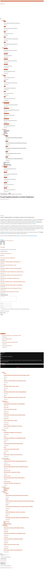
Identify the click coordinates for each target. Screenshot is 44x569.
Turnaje (3, 134)
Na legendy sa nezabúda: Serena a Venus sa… (9, 77)
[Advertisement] (22, 11)
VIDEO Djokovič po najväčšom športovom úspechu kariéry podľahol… (16, 148)
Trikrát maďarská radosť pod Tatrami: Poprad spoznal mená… (16, 466)
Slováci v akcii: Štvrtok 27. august (7, 345)
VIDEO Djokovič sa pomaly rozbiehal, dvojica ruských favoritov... (12, 271)
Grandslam (4, 129)
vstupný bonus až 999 (32, 235)
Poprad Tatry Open (5, 102)
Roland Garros (6, 131)
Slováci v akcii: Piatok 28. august (8, 55)
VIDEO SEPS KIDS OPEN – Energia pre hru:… (9, 125)
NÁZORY (3, 20)
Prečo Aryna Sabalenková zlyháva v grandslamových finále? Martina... (13, 281)
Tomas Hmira (2, 247)
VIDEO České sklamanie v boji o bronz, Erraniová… (13, 153)
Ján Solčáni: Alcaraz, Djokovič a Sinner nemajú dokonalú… (11, 38)
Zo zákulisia (5, 172)
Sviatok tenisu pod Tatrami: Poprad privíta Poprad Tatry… (11, 104)
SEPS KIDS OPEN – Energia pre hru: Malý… (9, 115)
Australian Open (6, 130)
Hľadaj (9, 193)
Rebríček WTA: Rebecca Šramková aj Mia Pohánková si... (10, 261)
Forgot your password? (3, 560)
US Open (5, 132)
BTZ (4, 163)
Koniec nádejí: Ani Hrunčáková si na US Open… (9, 71)
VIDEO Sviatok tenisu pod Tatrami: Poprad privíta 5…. (10, 120)
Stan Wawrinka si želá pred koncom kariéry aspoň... (9, 291)
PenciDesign (18, 367)
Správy (3, 74)
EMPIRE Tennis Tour (7, 164)
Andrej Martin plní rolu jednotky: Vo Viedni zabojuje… (10, 50)
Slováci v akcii (4, 47)
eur (36, 235)
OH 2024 (5, 135)
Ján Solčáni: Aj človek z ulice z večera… (9, 33)
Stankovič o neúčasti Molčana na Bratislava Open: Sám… (11, 28)
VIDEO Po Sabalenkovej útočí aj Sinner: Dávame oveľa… (15, 397)
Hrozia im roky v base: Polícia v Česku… (9, 93)
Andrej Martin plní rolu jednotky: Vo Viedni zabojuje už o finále (11, 335)
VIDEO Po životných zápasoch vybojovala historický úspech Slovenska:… (20, 500)
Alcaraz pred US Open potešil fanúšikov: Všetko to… (10, 168)
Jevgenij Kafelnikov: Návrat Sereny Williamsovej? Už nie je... (11, 288)
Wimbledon (6, 133)
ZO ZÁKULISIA (4, 166)
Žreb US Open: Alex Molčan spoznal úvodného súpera (10, 60)
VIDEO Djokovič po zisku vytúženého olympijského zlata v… (14, 158)
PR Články (2, 239)
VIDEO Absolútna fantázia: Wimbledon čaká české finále (14, 137)
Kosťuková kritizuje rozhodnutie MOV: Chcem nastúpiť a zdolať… (17, 375)
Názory (5, 21)
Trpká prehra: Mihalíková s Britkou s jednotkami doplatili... (11, 268)
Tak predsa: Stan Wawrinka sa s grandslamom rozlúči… (10, 82)
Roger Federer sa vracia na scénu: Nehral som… (10, 98)
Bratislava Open (6, 162)
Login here (10, 567)
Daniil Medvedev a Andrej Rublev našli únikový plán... (10, 278)
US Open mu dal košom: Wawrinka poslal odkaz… (10, 179)
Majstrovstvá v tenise (7, 165)
